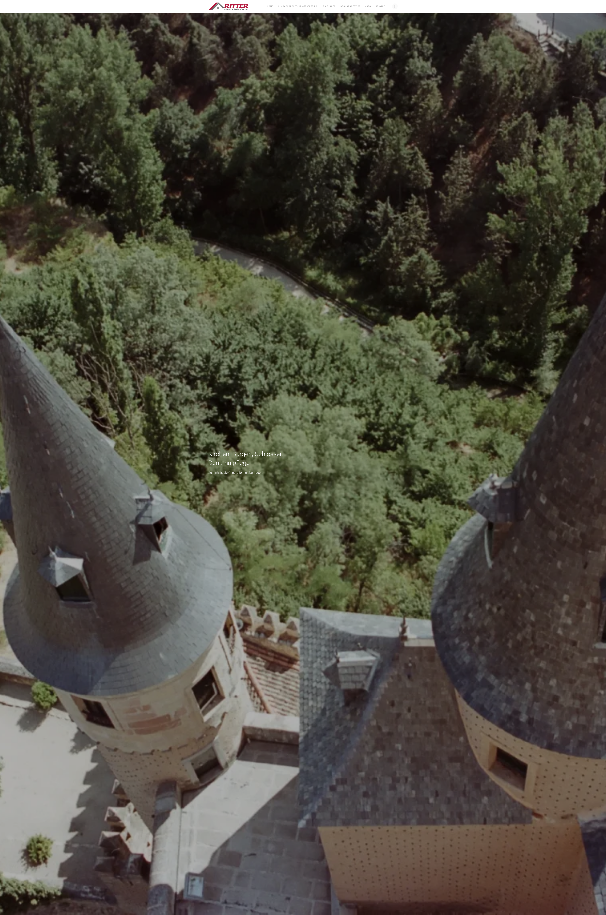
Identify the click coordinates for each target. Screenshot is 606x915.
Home (270, 6)
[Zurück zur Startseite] (228, 6)
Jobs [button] (368, 6)
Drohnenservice (350, 6)
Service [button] (380, 6)
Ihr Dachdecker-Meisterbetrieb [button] (297, 6)
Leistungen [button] (329, 6)
